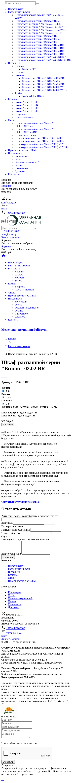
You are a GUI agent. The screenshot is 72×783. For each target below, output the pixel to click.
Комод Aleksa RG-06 (26, 111)
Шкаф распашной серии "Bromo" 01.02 (37, 21)
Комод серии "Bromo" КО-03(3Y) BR (42, 78)
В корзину (8, 424)
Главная (12, 338)
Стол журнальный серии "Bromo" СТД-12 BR (41, 147)
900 (7, 391)
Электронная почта (12, 526)
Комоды (19, 75)
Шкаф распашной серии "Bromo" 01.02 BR (39, 45)
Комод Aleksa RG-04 (26, 105)
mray (4, 208)
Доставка (20, 171)
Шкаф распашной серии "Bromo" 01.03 (37, 36)
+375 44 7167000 (15, 213)
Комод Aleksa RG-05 (26, 108)
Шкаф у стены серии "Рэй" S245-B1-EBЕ (38, 33)
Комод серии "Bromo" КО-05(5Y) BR (42, 84)
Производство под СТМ (22, 150)
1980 (8, 397)
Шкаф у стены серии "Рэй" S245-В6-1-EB (38, 24)
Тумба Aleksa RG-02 (33, 96)
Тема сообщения (10, 533)
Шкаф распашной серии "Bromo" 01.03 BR (39, 48)
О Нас (18, 159)
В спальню (14, 63)
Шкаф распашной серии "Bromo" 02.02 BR (39, 51)
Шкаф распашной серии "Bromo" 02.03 (37, 42)
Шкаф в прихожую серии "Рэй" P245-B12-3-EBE (43, 60)
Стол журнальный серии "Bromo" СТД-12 (39, 144)
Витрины (20, 114)
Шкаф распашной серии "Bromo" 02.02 (37, 39)
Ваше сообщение (11, 553)
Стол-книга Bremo (25, 135)
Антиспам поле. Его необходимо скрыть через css (29, 516)
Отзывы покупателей (27, 162)
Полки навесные (24, 117)
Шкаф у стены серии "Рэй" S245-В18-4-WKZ (40, 30)
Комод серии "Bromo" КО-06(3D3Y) (42, 87)
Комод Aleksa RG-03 (26, 102)
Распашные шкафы (19, 12)
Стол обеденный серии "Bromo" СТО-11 (38, 138)
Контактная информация (15, 529)
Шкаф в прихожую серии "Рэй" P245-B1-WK (40, 57)
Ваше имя (7, 522)
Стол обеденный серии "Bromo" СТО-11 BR (40, 141)
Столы (12, 120)
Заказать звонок (10, 237)
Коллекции (21, 156)
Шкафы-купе (15, 9)
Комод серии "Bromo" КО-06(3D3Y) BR (44, 90)
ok (2, 780)
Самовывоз (21, 168)
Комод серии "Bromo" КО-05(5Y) (40, 81)
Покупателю (15, 153)
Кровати (19, 66)
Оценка (5, 536)
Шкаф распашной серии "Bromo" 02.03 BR (39, 54)
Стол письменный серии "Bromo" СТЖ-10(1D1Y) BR (34, 130)
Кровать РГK (29, 69)
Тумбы (18, 93)
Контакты (13, 174)
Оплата (19, 165)
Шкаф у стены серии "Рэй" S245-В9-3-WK (39, 27)
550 (7, 403)
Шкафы (19, 72)
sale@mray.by (8, 202)
